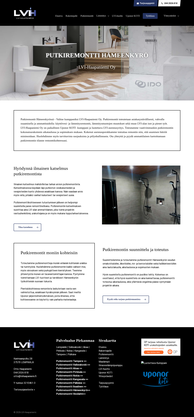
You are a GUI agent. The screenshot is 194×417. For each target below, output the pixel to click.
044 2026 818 (21, 372)
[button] (27, 227)
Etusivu (102, 347)
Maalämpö (104, 361)
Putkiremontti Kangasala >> (72, 379)
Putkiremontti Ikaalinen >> (71, 386)
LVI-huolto (104, 369)
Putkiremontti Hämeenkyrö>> (73, 390)
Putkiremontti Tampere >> (71, 361)
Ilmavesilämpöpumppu (110, 365)
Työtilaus (104, 386)
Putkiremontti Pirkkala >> (71, 372)
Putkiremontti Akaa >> (69, 368)
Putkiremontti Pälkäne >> (70, 382)
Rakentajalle (105, 350)
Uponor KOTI (105, 372)
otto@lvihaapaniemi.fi (25, 376)
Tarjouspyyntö (106, 382)
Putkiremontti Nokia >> (69, 375)
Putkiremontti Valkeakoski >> (73, 364)
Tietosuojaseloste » (24, 389)
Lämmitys (104, 358)
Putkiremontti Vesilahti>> (71, 393)
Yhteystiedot (106, 376)
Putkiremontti (106, 354)
